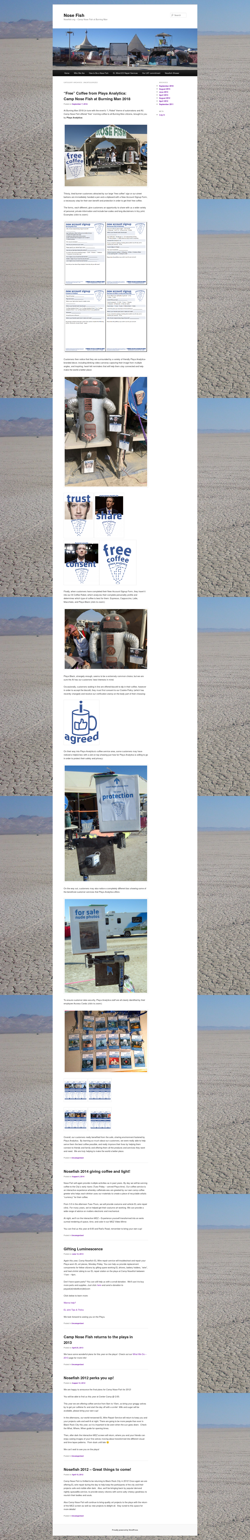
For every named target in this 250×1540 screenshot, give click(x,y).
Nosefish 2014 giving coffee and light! (97, 1171)
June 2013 (163, 92)
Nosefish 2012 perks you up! (89, 1377)
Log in (162, 114)
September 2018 (166, 85)
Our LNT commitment (151, 73)
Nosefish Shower (172, 73)
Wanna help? (70, 1302)
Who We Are (79, 73)
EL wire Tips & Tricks (74, 1309)
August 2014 (164, 89)
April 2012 (163, 101)
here (99, 1285)
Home (66, 73)
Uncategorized (77, 1157)
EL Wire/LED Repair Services (125, 73)
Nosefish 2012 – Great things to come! (97, 1469)
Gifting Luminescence (83, 1248)
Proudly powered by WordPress (125, 1530)
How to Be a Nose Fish (98, 73)
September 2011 (166, 104)
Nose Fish (74, 15)
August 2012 (164, 98)
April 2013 (163, 95)
